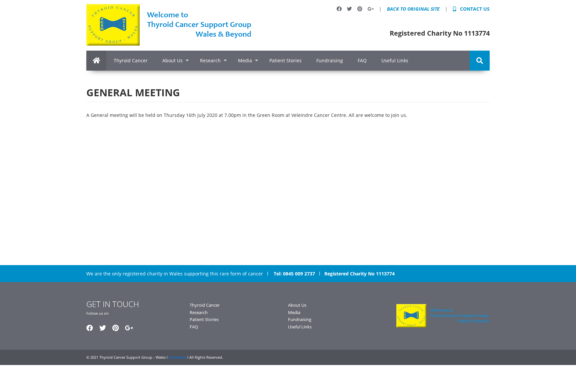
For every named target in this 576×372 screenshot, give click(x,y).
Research (210, 60)
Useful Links (394, 60)
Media (245, 60)
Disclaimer (178, 357)
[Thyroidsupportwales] (169, 25)
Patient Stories (285, 60)
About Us (172, 60)
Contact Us (474, 9)
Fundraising (329, 60)
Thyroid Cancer (131, 60)
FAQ (362, 60)
